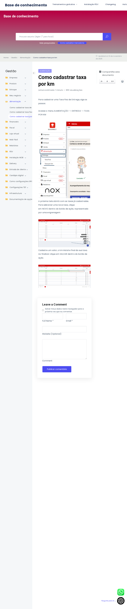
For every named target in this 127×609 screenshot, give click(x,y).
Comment (47, 360)
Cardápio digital (16, 175)
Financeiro (14, 122)
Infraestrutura (16, 193)
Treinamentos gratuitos (63, 4)
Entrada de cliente (18, 169)
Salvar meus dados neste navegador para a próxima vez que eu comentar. (64, 310)
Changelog (110, 4)
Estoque (13, 89)
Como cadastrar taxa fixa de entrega (18, 112)
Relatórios (14, 145)
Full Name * (47, 320)
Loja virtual (14, 133)
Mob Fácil (14, 139)
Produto (13, 83)
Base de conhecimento (26, 5)
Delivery (13, 163)
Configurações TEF (18, 187)
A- (102, 81)
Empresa (13, 77)
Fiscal (12, 127)
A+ (112, 81)
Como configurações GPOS (22, 181)
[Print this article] (122, 81)
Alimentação (15, 101)
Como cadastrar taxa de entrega (18, 107)
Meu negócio (15, 95)
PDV (11, 151)
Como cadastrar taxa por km (18, 116)
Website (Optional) (51, 333)
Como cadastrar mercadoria (72, 43)
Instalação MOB (16, 157)
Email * (69, 320)
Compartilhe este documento (111, 73)
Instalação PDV (91, 4)
